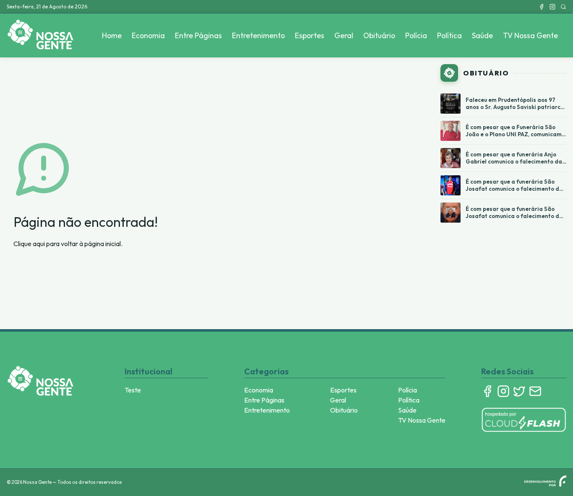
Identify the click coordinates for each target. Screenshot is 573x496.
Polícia (416, 35)
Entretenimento (258, 35)
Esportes (309, 35)
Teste (133, 390)
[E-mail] (535, 391)
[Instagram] (552, 7)
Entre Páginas (198, 35)
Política (449, 35)
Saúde (482, 35)
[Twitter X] (519, 391)
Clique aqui (29, 243)
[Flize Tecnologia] (545, 480)
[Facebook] (541, 7)
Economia (148, 35)
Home (112, 35)
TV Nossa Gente (530, 35)
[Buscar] (563, 7)
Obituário (379, 35)
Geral (343, 35)
